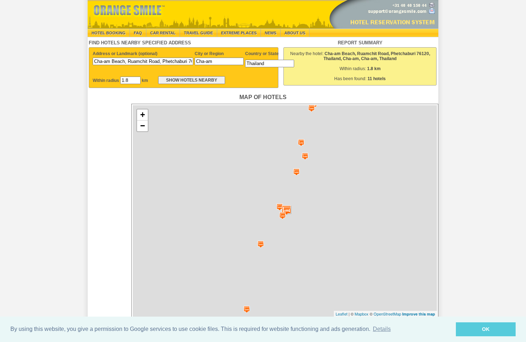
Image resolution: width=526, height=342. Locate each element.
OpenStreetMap (387, 314)
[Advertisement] (109, 211)
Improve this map (418, 314)
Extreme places (239, 33)
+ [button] (142, 114)
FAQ (138, 33)
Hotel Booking (109, 33)
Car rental (163, 33)
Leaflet (341, 314)
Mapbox (362, 314)
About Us (294, 33)
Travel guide (198, 33)
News (270, 33)
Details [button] (382, 329)
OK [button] (486, 329)
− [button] (142, 125)
